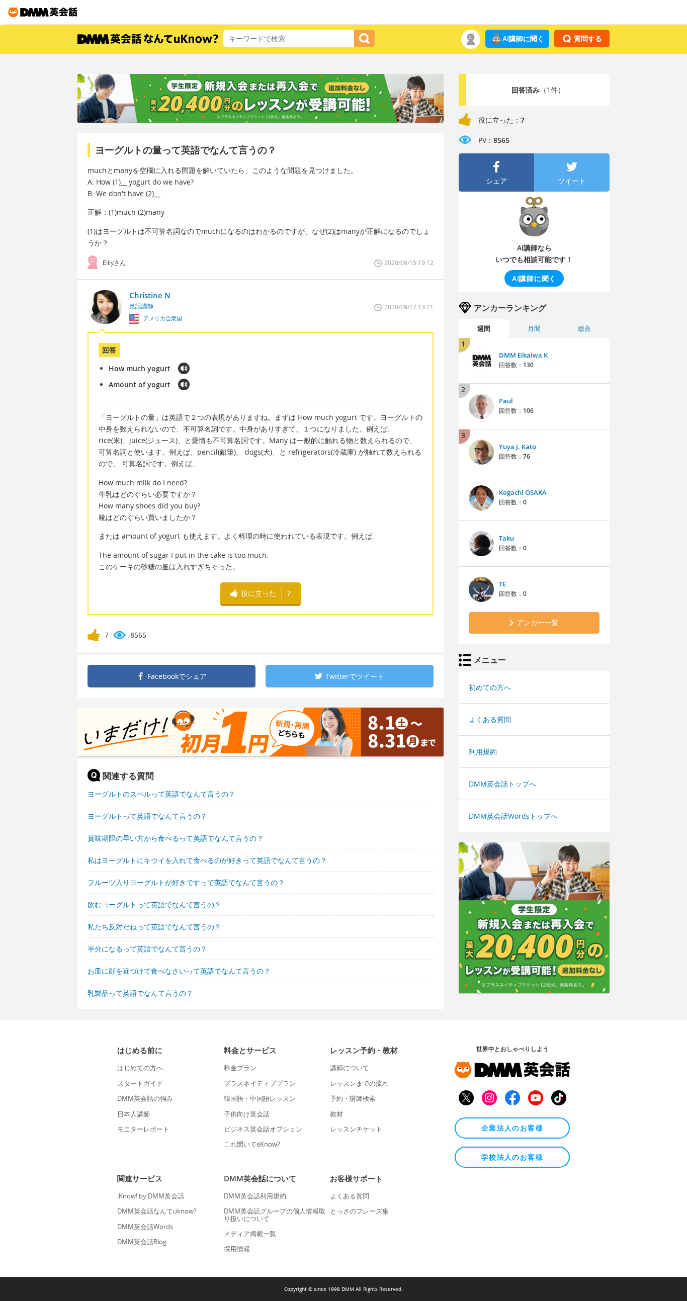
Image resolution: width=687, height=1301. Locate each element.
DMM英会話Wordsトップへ (513, 816)
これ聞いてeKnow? (252, 1144)
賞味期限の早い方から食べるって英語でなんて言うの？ (176, 838)
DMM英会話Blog (141, 1241)
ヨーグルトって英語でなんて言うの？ (147, 816)
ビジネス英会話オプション (263, 1129)
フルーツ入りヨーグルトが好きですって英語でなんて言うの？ (186, 882)
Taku (506, 538)
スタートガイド (140, 1083)
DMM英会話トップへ (502, 784)
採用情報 (237, 1248)
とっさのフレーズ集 (359, 1211)
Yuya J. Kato (517, 446)
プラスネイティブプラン (260, 1083)
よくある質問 (490, 719)
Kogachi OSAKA (523, 492)
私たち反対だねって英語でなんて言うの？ (154, 926)
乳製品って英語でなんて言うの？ (140, 993)
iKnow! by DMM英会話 (150, 1195)
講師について (349, 1067)
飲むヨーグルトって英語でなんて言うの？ (154, 904)
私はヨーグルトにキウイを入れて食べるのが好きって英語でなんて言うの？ (207, 860)
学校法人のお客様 (512, 1157)
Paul (506, 400)
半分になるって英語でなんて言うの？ (147, 948)
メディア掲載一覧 (250, 1233)
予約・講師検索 (353, 1098)
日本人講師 (133, 1113)
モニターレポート (143, 1129)
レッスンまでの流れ (359, 1083)
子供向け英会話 (247, 1113)
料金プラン (240, 1067)
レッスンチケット (356, 1129)
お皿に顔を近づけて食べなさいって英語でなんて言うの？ (179, 971)
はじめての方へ (140, 1067)
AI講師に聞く (523, 38)
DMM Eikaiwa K (523, 355)
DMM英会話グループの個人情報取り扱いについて (274, 1214)
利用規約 (483, 751)
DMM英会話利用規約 (255, 1195)
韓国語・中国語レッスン (260, 1098)
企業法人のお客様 (512, 1128)
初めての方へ (490, 687)
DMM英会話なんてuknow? (157, 1211)
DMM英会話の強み (145, 1098)
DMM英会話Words (145, 1226)
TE (502, 583)
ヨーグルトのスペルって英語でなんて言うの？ (161, 794)
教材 (336, 1113)
